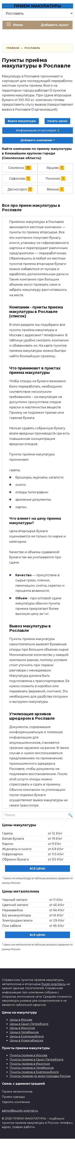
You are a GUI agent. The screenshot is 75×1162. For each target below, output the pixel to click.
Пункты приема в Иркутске (30, 1063)
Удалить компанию (16, 1102)
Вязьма (53, 189)
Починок (53, 178)
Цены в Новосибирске (26, 1040)
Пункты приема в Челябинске (32, 1067)
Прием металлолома (17, 1091)
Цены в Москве (21, 1019)
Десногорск (17, 189)
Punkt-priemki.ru (53, 984)
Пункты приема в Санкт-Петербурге (36, 1059)
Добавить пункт (55, 25)
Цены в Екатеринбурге (27, 1036)
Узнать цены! (57, 121)
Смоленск (16, 168)
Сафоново (17, 178)
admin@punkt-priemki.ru (20, 1110)
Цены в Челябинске (24, 1032)
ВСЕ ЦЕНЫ (37, 868)
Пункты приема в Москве (28, 1055)
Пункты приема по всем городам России (40, 1076)
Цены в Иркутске (22, 1028)
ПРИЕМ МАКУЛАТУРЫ (37, 6)
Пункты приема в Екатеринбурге (34, 1072)
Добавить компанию (37, 140)
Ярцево (53, 168)
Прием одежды (13, 1097)
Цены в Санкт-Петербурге (29, 1024)
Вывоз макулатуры (22, 121)
